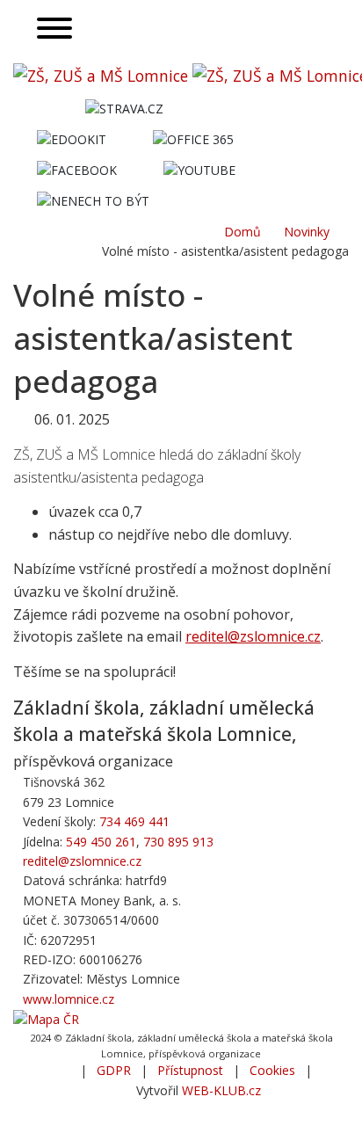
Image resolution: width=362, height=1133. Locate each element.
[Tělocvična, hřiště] (210, 104)
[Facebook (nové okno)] (76, 169)
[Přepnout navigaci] (54, 29)
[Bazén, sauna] (259, 104)
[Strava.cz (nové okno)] (124, 107)
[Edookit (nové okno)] (71, 138)
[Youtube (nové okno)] (199, 169)
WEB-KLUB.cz (221, 1090)
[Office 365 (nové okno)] (192, 138)
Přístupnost (190, 1070)
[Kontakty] (196, 196)
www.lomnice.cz (68, 999)
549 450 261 (101, 841)
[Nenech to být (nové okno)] (92, 200)
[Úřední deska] (307, 104)
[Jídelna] (37, 104)
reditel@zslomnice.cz (253, 636)
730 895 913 (178, 841)
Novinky (306, 231)
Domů (242, 231)
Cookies (272, 1070)
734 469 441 (134, 821)
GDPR (114, 1070)
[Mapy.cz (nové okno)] (46, 1018)
